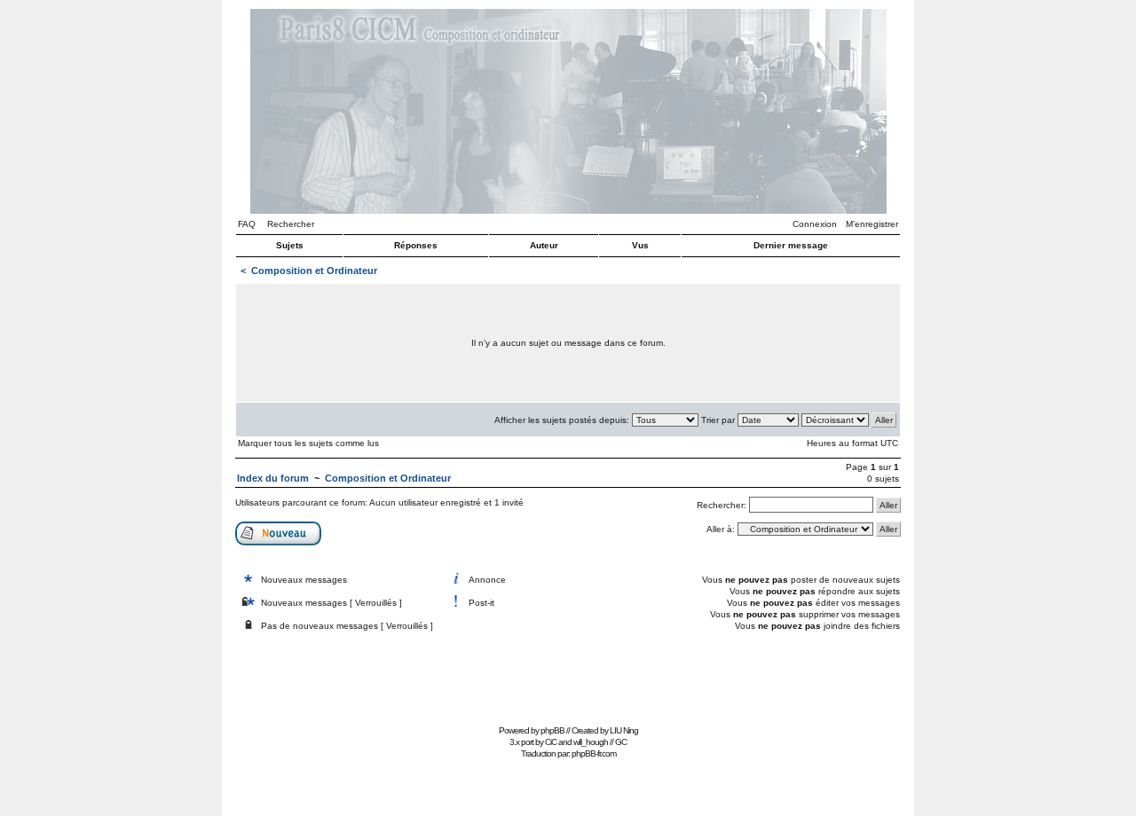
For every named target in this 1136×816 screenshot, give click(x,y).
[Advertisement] (568, 680)
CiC (550, 742)
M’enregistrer (872, 224)
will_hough (590, 742)
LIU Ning (624, 730)
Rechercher (290, 224)
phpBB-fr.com (594, 753)
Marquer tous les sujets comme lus (308, 443)
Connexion (815, 224)
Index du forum (273, 478)
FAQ (247, 224)
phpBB (552, 730)
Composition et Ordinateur (314, 270)
